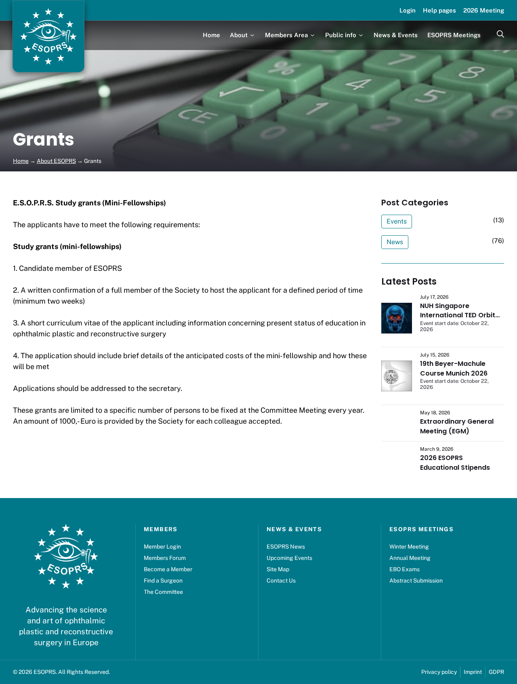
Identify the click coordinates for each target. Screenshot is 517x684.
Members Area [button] (286, 35)
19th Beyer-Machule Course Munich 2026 (454, 368)
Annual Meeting (410, 558)
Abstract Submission (416, 580)
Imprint (473, 672)
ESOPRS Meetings (454, 35)
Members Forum (165, 558)
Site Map (278, 569)
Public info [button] (340, 35)
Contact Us (281, 580)
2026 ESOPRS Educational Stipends (455, 462)
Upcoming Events (289, 558)
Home (211, 35)
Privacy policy (439, 672)
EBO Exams (404, 569)
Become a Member (168, 569)
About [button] (239, 35)
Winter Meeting (409, 546)
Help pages (439, 10)
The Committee (163, 592)
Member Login (162, 546)
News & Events (396, 35)
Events (397, 221)
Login (407, 10)
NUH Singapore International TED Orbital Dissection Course (460, 315)
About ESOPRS (56, 161)
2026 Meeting (483, 10)
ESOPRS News (286, 546)
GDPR (496, 672)
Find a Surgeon (163, 580)
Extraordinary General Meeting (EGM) (457, 426)
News (395, 242)
